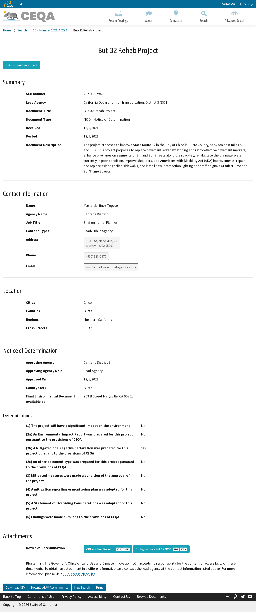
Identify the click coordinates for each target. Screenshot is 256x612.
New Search (82, 587)
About (148, 20)
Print (99, 587)
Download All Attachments (49, 587)
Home (7, 30)
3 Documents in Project (22, 65)
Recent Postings (118, 20)
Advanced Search (234, 20)
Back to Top (12, 596)
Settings (248, 4)
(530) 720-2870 (96, 256)
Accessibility (97, 596)
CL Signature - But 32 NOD (161, 549)
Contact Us (228, 3)
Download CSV (15, 587)
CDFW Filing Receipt (107, 549)
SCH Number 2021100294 (50, 30)
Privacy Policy (71, 596)
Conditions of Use (41, 596)
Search (204, 20)
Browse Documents (151, 596)
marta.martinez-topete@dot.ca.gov (111, 267)
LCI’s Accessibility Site (79, 574)
